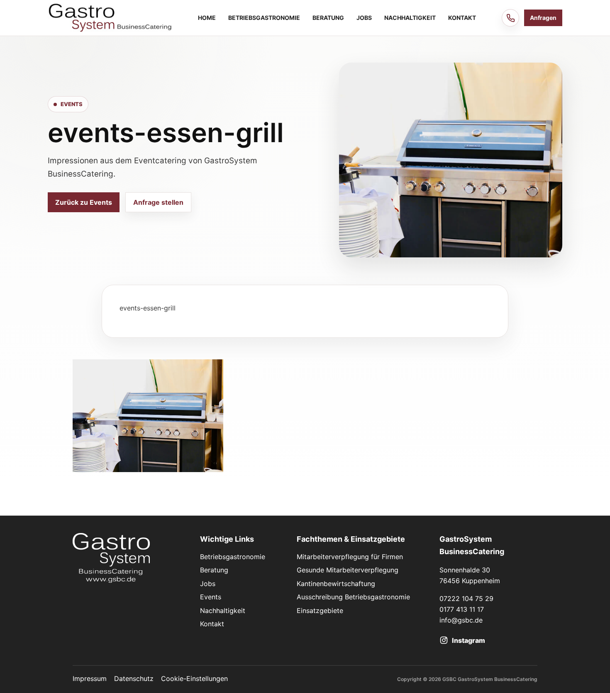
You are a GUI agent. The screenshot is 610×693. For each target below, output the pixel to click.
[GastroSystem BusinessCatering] (110, 17)
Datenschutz (134, 678)
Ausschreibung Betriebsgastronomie (353, 597)
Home (207, 17)
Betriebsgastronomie (264, 17)
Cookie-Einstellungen (194, 678)
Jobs (364, 17)
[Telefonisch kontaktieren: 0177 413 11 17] (510, 18)
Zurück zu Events (83, 202)
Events (210, 597)
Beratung (328, 17)
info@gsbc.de (461, 620)
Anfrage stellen (158, 202)
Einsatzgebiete (320, 610)
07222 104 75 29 (466, 598)
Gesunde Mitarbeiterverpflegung (347, 570)
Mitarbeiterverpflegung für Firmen (350, 556)
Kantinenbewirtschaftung (336, 583)
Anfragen (543, 17)
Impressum (90, 678)
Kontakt (462, 17)
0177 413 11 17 (461, 609)
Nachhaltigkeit (410, 17)
